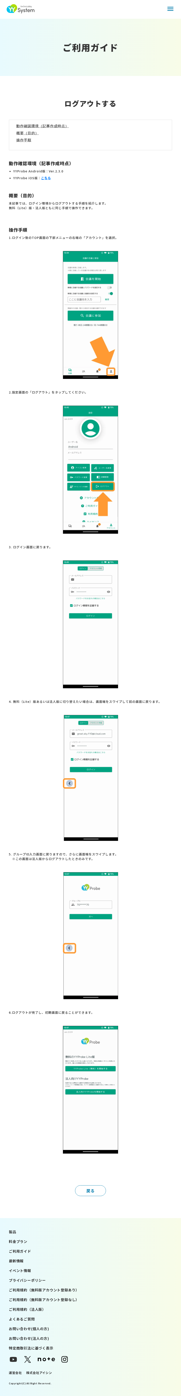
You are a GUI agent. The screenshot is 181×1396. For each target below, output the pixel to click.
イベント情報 (20, 1270)
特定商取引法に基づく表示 (31, 1348)
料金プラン (18, 1241)
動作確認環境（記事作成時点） (42, 126)
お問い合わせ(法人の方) (29, 1338)
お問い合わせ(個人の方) (29, 1328)
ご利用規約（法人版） (27, 1309)
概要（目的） (27, 133)
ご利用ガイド (20, 1251)
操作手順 (23, 140)
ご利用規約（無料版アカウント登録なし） (44, 1299)
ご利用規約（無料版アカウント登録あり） (44, 1290)
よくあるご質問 (22, 1319)
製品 (12, 1231)
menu (170, 9)
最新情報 (16, 1260)
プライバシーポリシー (27, 1280)
